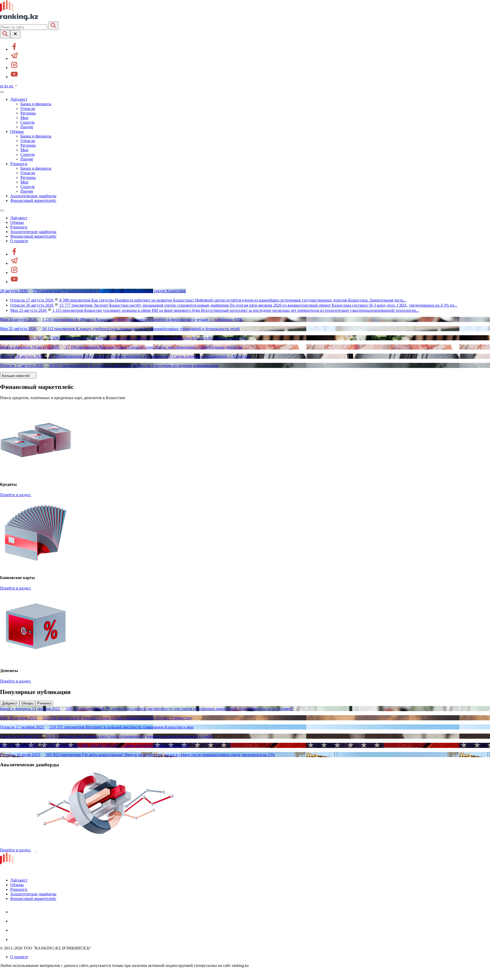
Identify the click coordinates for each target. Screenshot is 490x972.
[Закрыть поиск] (15, 34)
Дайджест (18, 99)
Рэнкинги (18, 163)
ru (2, 86)
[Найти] (53, 25)
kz (6, 86)
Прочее (26, 127)
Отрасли (27, 108)
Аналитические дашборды (33, 196)
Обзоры (17, 131)
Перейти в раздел (15, 495)
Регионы (28, 113)
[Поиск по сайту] (5, 34)
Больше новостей (16, 376)
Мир (24, 117)
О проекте (19, 241)
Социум (27, 122)
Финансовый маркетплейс (33, 200)
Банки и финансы (35, 104)
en (11, 86)
